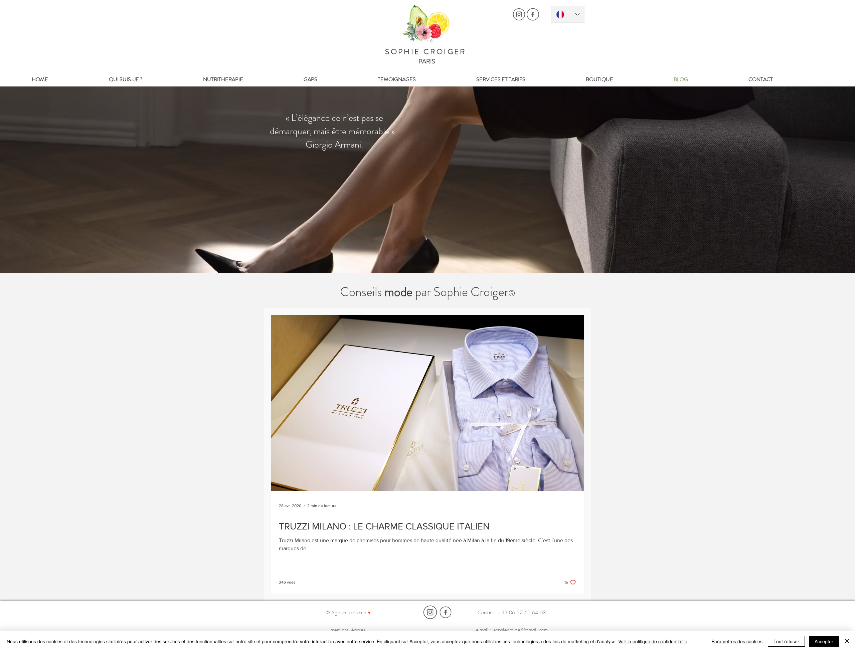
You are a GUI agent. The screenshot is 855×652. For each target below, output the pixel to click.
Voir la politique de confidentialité (652, 641)
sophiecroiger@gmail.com (520, 630)
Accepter (824, 641)
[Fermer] (847, 641)
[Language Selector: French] (567, 14)
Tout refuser (786, 641)
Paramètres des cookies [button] (736, 641)
